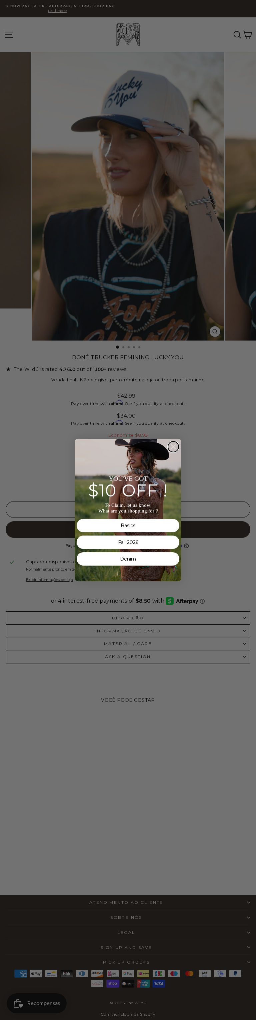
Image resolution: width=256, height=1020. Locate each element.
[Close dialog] (173, 446)
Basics (128, 526)
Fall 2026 (128, 542)
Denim (128, 559)
